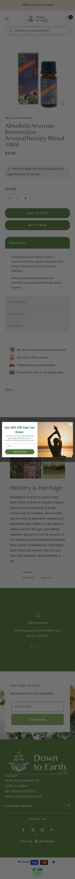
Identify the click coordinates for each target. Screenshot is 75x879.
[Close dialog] (70, 424)
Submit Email (20, 451)
